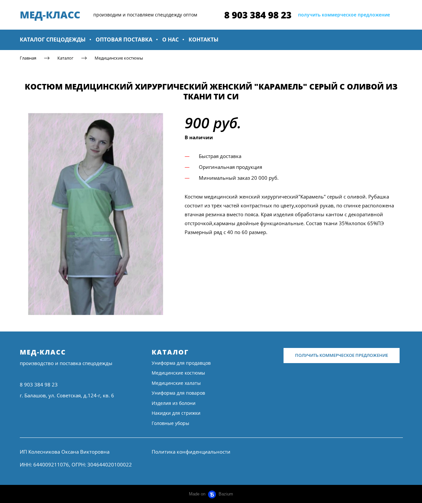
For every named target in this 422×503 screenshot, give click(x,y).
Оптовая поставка (124, 39)
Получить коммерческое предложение (341, 355)
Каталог (65, 58)
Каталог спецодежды (53, 39)
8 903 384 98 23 (257, 15)
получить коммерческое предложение (344, 15)
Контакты (204, 39)
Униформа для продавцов (181, 363)
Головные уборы (170, 423)
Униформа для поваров (178, 393)
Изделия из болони (174, 403)
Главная (28, 58)
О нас (170, 39)
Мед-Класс (43, 352)
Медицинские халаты (176, 383)
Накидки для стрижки (176, 413)
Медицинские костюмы (119, 58)
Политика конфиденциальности (191, 451)
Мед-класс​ (50, 14)
